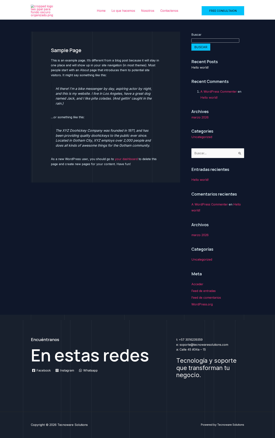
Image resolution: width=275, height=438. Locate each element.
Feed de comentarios (206, 297)
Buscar (196, 34)
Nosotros (147, 11)
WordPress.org (202, 304)
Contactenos (169, 11)
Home (101, 11)
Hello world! (200, 67)
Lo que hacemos (123, 11)
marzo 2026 (200, 117)
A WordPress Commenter (218, 91)
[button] (223, 10)
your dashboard (126, 159)
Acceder (197, 284)
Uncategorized (201, 137)
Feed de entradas (203, 291)
